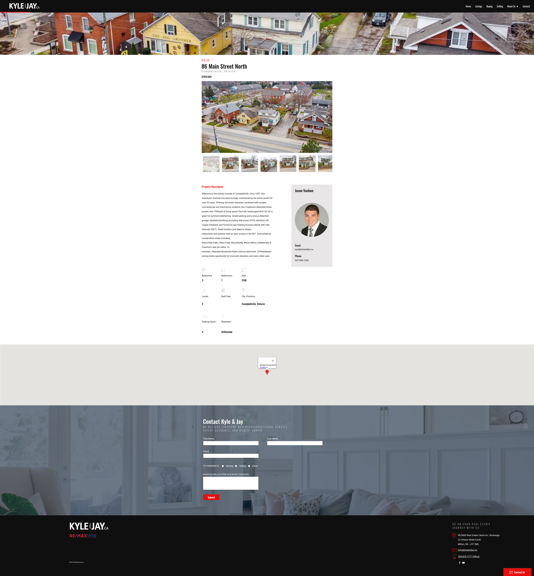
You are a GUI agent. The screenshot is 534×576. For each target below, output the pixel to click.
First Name (208, 439)
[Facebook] (459, 562)
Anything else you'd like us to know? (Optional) (226, 474)
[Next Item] (327, 117)
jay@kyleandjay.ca (304, 249)
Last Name (272, 439)
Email (206, 451)
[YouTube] (463, 562)
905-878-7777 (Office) (469, 556)
